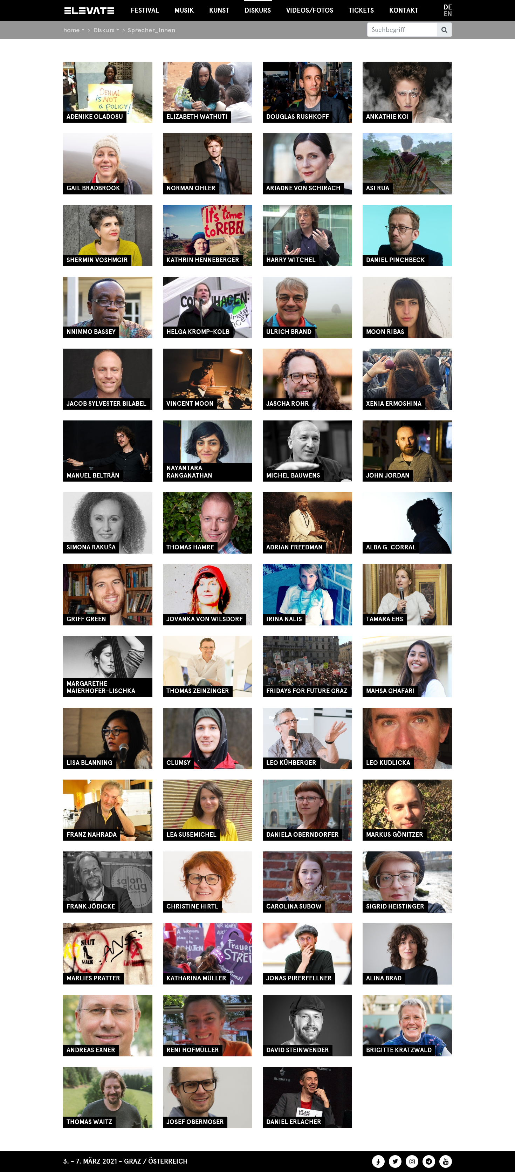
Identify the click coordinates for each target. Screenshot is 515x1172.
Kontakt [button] (403, 10)
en (448, 14)
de (448, 7)
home (71, 30)
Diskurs (104, 30)
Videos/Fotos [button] (309, 10)
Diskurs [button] (258, 10)
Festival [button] (145, 10)
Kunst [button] (219, 10)
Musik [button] (184, 10)
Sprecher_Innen (151, 30)
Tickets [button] (361, 10)
